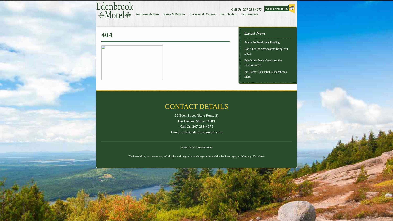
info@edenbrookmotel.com (202, 132)
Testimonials (249, 14)
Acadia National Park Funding (262, 42)
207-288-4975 (252, 9)
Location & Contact (203, 14)
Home (127, 14)
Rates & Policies (174, 14)
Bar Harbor (229, 14)
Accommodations (147, 14)
